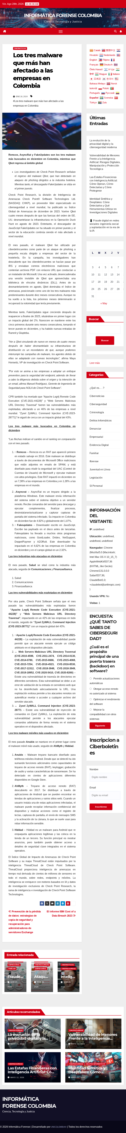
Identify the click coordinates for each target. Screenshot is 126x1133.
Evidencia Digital (99, 445)
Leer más (95, 363)
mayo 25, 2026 (17, 1044)
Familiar (12, 968)
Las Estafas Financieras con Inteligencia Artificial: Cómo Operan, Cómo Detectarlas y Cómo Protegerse (104, 184)
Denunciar (95, 428)
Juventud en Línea (100, 469)
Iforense (94, 461)
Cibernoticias (20, 48)
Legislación (96, 477)
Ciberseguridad (42, 965)
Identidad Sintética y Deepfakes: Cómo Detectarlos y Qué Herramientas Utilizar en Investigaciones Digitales (104, 206)
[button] (115, 31)
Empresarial (14, 965)
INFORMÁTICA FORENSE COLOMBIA (63, 15)
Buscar (94, 319)
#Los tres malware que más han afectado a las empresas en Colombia (38, 103)
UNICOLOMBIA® (59, 1127)
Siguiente (100, 725)
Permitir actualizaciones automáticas (105, 681)
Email (93, 787)
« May (103, 303)
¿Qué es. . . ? (97, 388)
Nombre (94, 769)
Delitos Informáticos (101, 420)
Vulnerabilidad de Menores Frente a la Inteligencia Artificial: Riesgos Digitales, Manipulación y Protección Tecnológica (105, 162)
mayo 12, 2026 (78, 1044)
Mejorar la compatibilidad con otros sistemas (103, 714)
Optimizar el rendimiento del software (105, 701)
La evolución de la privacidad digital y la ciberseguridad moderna (103, 144)
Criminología (97, 412)
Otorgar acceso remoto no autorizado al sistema (104, 691)
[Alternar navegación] (60, 31)
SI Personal (96, 486)
